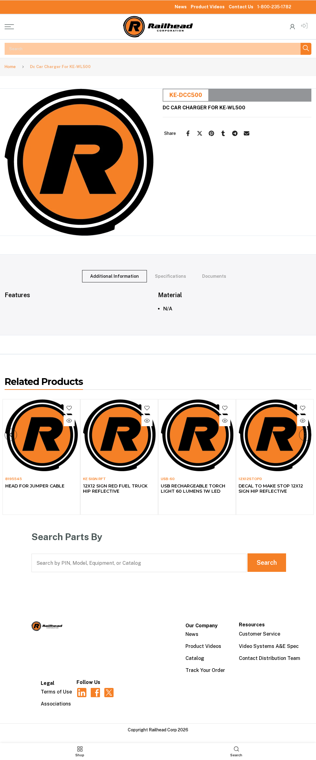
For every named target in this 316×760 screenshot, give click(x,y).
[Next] (305, 435)
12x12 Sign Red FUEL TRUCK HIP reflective (115, 488)
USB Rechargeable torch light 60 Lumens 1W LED (193, 488)
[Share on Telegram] (235, 133)
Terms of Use (56, 692)
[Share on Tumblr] (223, 133)
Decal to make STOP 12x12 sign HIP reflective (271, 488)
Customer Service (259, 634)
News (181, 6)
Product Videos (208, 6)
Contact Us (241, 6)
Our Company (201, 626)
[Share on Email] (246, 133)
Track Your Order (205, 670)
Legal (47, 683)
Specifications (170, 275)
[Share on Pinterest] (211, 133)
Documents (214, 275)
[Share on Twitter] (199, 133)
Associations (56, 704)
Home (10, 66)
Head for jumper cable (34, 485)
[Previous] (11, 435)
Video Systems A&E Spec (269, 646)
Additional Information (114, 275)
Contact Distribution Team (269, 658)
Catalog (194, 658)
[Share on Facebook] (188, 133)
